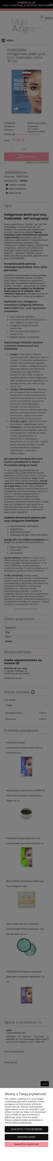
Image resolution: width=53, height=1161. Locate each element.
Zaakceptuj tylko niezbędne (26, 1129)
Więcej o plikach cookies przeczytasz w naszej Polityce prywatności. (24, 1121)
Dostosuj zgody (26, 1137)
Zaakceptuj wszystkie (26, 1144)
